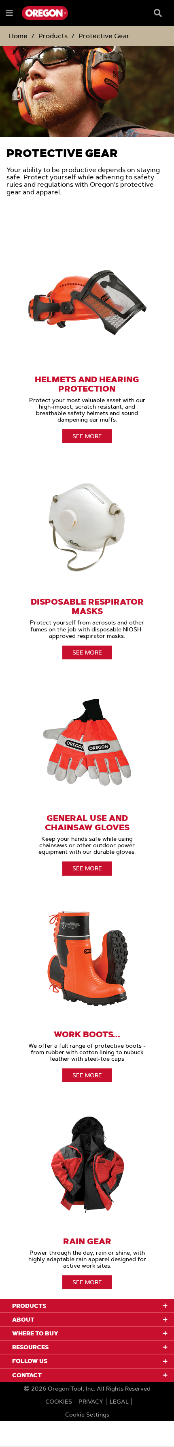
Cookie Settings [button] (87, 1414)
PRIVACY (91, 1401)
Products (53, 36)
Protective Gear (104, 36)
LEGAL (119, 1401)
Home (18, 36)
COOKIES (58, 1401)
